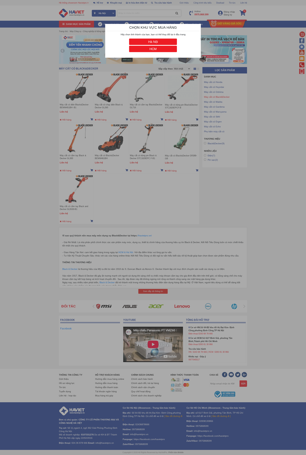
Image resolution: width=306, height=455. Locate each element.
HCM (153, 49)
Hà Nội (153, 42)
